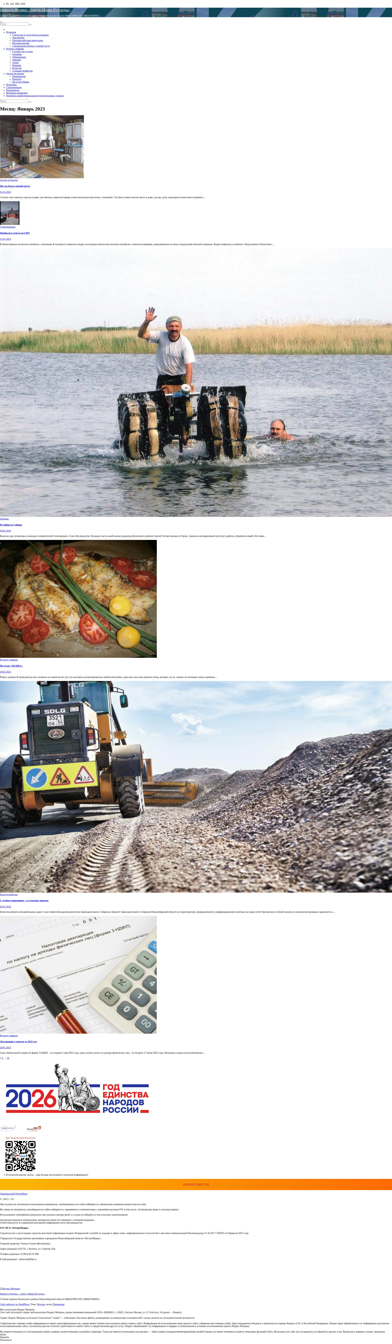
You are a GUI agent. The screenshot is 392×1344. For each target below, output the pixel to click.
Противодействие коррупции (27, 40)
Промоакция (18, 76)
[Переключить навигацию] (1, 21)
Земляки (16, 59)
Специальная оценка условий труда (31, 46)
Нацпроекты (12, 90)
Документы (18, 37)
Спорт (15, 62)
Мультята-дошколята (17, 93)
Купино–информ (15, 48)
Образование (19, 57)
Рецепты (16, 79)
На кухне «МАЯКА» (11, 666)
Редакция (11, 32)
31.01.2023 (5, 192)
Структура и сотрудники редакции (30, 35)
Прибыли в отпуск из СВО (15, 233)
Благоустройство (9, 894)
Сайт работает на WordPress (15, 1304)
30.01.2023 (5, 530)
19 (8, 1058)
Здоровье (17, 54)
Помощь (16, 65)
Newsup (41, 1304)
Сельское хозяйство (22, 71)
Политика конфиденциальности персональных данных (35, 95)
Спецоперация (13, 87)
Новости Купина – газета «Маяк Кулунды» (35, 10)
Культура (17, 68)
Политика (11, 84)
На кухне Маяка (20, 82)
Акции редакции (15, 73)
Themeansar (58, 1304)
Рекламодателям (20, 43)
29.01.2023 (5, 672)
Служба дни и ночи (22, 51)
